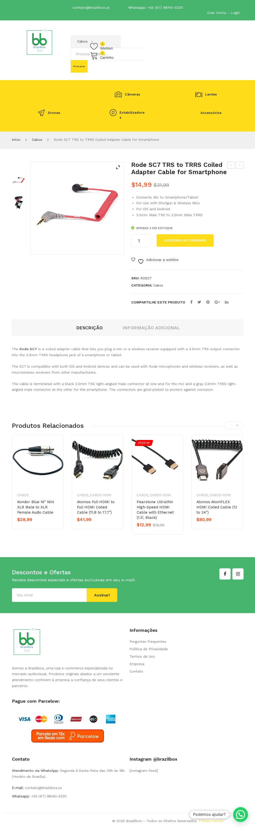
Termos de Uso (142, 656)
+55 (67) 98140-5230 (48, 796)
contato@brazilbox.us (91, 7)
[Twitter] (199, 302)
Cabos (37, 140)
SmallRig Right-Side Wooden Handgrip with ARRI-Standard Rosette (239, 166)
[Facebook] (191, 302)
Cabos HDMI (100, 495)
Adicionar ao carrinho (185, 240)
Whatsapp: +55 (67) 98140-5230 (155, 7)
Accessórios (211, 113)
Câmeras (132, 94)
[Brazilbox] (39, 42)
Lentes (211, 94)
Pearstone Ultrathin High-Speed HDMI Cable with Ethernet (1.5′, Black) (155, 510)
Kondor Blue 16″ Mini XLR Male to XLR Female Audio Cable (35, 507)
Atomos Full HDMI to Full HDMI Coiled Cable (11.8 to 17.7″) (96, 507)
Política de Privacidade (148, 649)
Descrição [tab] (89, 327)
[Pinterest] (208, 302)
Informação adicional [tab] (151, 327)
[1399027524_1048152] (18, 181)
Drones (54, 113)
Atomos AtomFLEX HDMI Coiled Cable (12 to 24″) (216, 507)
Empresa (136, 664)
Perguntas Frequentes (147, 641)
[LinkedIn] (226, 302)
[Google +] (217, 302)
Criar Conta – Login (223, 13)
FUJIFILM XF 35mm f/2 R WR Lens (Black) (231, 166)
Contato (136, 671)
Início (16, 140)
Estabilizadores (132, 115)
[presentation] (231, 425)
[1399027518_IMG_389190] (18, 202)
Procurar (79, 66)
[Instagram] (238, 574)
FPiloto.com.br (211, 821)
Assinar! (102, 595)
